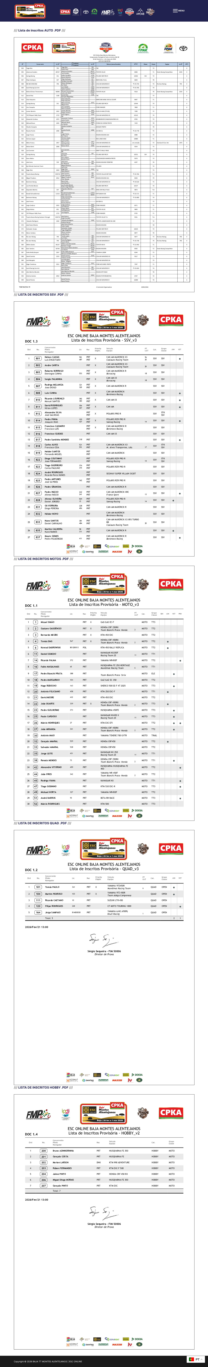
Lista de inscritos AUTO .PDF (39, 30)
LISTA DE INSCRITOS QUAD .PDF (42, 823)
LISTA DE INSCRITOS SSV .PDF (41, 294)
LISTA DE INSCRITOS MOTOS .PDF (43, 559)
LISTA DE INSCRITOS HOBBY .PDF (43, 1087)
